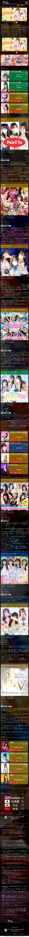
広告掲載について (16, 934)
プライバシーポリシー (8, 934)
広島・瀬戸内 (21, 5)
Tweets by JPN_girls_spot (7, 825)
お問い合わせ (22, 934)
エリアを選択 (17, 25)
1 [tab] (12, 22)
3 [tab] (16, 22)
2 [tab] (14, 22)
